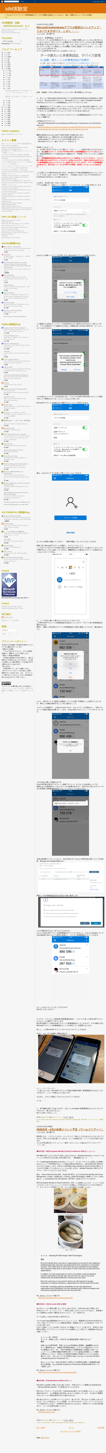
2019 (6, 67)
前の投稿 (101, 1427)
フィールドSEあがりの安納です (14, 531)
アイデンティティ (93, 1119)
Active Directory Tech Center (11, 237)
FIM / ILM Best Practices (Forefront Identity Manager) (16, 493)
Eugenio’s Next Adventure (12, 547)
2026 (6, 52)
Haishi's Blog (8, 523)
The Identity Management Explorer (16, 375)
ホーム (71, 1427)
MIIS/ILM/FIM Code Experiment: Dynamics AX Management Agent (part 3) (16, 476)
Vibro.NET (7, 539)
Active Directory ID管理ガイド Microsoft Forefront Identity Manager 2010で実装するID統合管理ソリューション (17, 172)
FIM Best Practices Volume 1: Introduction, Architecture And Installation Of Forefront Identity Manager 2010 (16, 177)
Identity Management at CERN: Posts (17, 502)
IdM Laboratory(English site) (11, 32)
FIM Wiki (4, 236)
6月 (7, 84)
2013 (6, 115)
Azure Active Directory (51, 1119)
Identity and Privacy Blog (13, 310)
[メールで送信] (64, 1117)
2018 (6, 69)
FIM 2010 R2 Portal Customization (15, 445)
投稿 (6, 630)
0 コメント (60, 1117)
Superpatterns (9, 285)
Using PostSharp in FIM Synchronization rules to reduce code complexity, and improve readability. (17, 437)
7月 (7, 82)
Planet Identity (9, 293)
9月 (7, 77)
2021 (6, 63)
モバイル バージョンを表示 (70, 1431)
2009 (6, 123)
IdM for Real (8, 367)
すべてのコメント (10, 634)
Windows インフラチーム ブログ (15, 412)
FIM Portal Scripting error (12, 430)
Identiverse (81, 1422)
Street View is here (10, 312)
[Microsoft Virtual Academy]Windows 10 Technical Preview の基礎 (14, 228)
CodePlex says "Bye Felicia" (13, 384)
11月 (7, 73)
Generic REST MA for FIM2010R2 (13, 231)
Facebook (68, 1119)
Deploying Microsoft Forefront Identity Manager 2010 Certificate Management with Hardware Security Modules (17, 209)
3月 (7, 100)
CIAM (52, 1422)
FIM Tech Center (7, 234)
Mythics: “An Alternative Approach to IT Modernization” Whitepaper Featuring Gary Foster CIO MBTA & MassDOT (16, 296)
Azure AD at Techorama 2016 (13, 541)
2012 (6, 117)
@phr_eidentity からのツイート (12, 134)
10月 (7, 75)
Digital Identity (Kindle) (9, 204)
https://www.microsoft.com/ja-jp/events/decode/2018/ (57, 1372)
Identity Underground (11, 343)
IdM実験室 (16, 9)
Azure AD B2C (45, 1422)
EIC (76, 1422)
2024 (6, 56)
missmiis (7, 351)
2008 (6, 125)
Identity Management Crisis (13, 450)
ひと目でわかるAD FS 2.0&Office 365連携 (15, 155)
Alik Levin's (8, 551)
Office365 (84, 1119)
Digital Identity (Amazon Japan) (12, 203)
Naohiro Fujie (45, 1117)
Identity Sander (9, 302)
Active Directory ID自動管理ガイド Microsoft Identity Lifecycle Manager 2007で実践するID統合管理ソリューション (17, 182)
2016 (6, 109)
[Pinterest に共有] (72, 1117)
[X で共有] (68, 1117)
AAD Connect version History (11, 220)
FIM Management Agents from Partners (15, 232)
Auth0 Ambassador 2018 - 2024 (12, 608)
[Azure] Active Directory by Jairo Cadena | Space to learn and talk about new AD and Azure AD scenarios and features (17, 265)
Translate (17, 43)
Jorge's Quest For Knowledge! (14, 328)
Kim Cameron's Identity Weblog (15, 316)
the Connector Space (11, 359)
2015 (6, 111)
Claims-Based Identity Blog (13, 557)
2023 (6, 59)
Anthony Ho (8, 444)
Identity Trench (9, 397)
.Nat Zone (7, 254)
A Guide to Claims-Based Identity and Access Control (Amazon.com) (16, 190)
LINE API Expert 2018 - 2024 (11, 606)
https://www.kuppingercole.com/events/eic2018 (55, 1298)
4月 (7, 88)
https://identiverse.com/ (46, 1412)
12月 (7, 71)
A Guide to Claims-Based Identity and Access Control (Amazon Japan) (16, 187)
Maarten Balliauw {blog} (12, 516)
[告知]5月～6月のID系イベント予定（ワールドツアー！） (70, 1129)
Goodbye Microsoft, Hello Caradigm (15, 553)
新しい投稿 (41, 1427)
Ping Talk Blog (9, 275)
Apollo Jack (8, 405)
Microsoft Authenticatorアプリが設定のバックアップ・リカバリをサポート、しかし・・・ (18, 92)
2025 (6, 54)
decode (71, 1422)
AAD (42, 1119)
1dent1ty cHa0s (9, 428)
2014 (6, 113)
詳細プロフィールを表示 (10, 620)
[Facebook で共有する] (70, 1117)
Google (74, 1119)
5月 (7, 86)
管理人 (13, 668)
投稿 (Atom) (45, 1438)
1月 (7, 105)
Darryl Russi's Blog (10, 456)
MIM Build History (7, 222)
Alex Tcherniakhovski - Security (15, 434)
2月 (7, 103)
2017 (6, 107)
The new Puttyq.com (11, 335)
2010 (6, 121)
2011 (5, 119)
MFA (78, 1119)
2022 (6, 61)
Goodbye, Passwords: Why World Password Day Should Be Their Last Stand (15, 278)
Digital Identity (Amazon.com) (11, 206)
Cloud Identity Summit (62, 1422)
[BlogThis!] (66, 1117)
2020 (6, 65)
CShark (6, 383)
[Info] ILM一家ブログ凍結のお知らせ (15, 424)
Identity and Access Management (15, 389)
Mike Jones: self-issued (12, 247)
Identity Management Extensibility (16, 464)
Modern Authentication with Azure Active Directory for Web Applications (15, 148)
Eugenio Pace (9, 545)
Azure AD (62, 1119)
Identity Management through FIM (16, 504)
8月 (7, 79)
